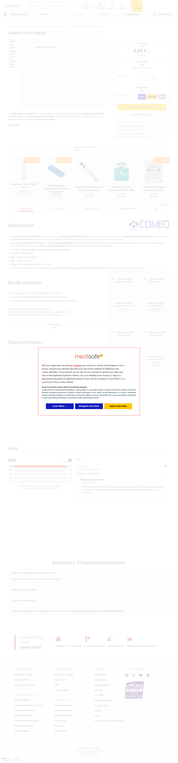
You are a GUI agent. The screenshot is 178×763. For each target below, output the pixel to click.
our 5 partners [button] (75, 365)
